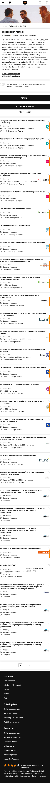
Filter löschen (25, 112)
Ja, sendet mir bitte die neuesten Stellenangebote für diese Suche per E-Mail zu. (26, 85)
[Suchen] (41, 2)
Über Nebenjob (9, 681)
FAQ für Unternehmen (12, 722)
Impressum (42, 776)
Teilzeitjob (13, 26)
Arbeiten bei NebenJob (12, 685)
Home (4, 26)
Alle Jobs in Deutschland (13, 737)
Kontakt (6, 689)
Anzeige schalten (10, 713)
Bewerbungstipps (10, 755)
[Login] (47, 2)
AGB (16, 776)
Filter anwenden (25, 106)
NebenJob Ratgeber (11, 759)
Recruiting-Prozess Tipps (13, 718)
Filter (24, 98)
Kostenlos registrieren (12, 709)
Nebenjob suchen (10, 742)
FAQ (5, 698)
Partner (6, 694)
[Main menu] (3, 2)
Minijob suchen (9, 746)
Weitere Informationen (11, 76)
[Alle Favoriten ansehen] (9, 2)
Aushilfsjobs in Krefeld (11, 74)
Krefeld (23, 26)
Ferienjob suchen (10, 750)
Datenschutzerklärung (28, 776)
